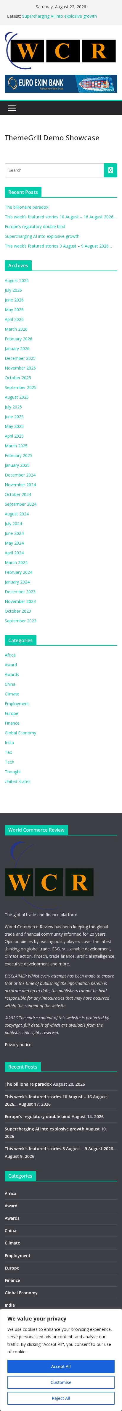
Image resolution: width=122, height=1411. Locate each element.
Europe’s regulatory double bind (35, 226)
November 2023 (20, 601)
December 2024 (20, 475)
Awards (12, 674)
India (9, 742)
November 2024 (20, 484)
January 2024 (17, 582)
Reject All (61, 1398)
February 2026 (18, 339)
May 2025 (14, 426)
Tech (9, 762)
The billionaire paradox (26, 207)
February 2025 (18, 455)
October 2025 (18, 377)
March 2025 (16, 446)
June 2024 (14, 533)
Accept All (61, 1366)
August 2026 (17, 280)
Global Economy (20, 733)
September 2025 (20, 387)
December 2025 (20, 358)
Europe (11, 713)
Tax (8, 752)
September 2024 (20, 504)
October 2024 (18, 494)
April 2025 (14, 436)
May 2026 (14, 309)
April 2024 (14, 553)
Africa (10, 655)
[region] (61, 1360)
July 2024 (13, 523)
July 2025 (13, 407)
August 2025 (17, 397)
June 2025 (14, 416)
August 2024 (17, 514)
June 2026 (14, 300)
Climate (12, 694)
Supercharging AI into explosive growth (59, 16)
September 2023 (20, 621)
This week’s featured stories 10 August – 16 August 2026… (61, 217)
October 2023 (18, 611)
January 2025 (17, 465)
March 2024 (16, 562)
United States (17, 781)
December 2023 (20, 591)
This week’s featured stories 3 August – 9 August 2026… (58, 246)
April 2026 (14, 319)
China (10, 684)
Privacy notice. (18, 1044)
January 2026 (17, 348)
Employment (17, 703)
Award (11, 664)
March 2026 (16, 329)
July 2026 (13, 290)
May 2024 (14, 543)
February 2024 (18, 572)
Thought (13, 771)
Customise (61, 1382)
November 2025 (20, 368)
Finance (12, 723)
